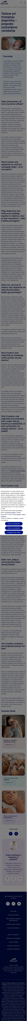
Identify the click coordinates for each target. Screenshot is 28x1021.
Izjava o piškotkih (17, 514)
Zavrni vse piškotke (14, 528)
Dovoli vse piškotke (14, 524)
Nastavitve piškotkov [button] (11, 512)
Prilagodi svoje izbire (13, 532)
